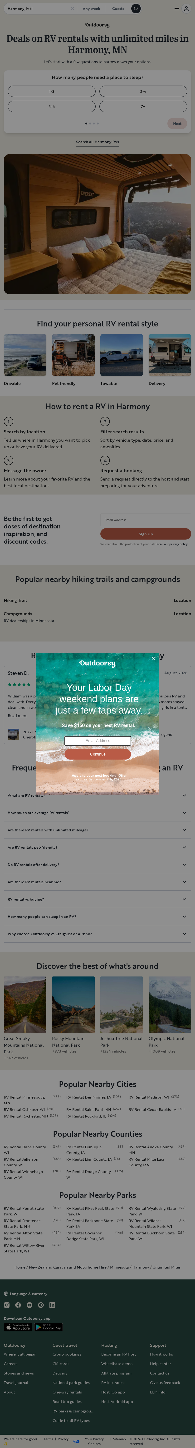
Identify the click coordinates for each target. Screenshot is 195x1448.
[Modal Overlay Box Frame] (97, 724)
